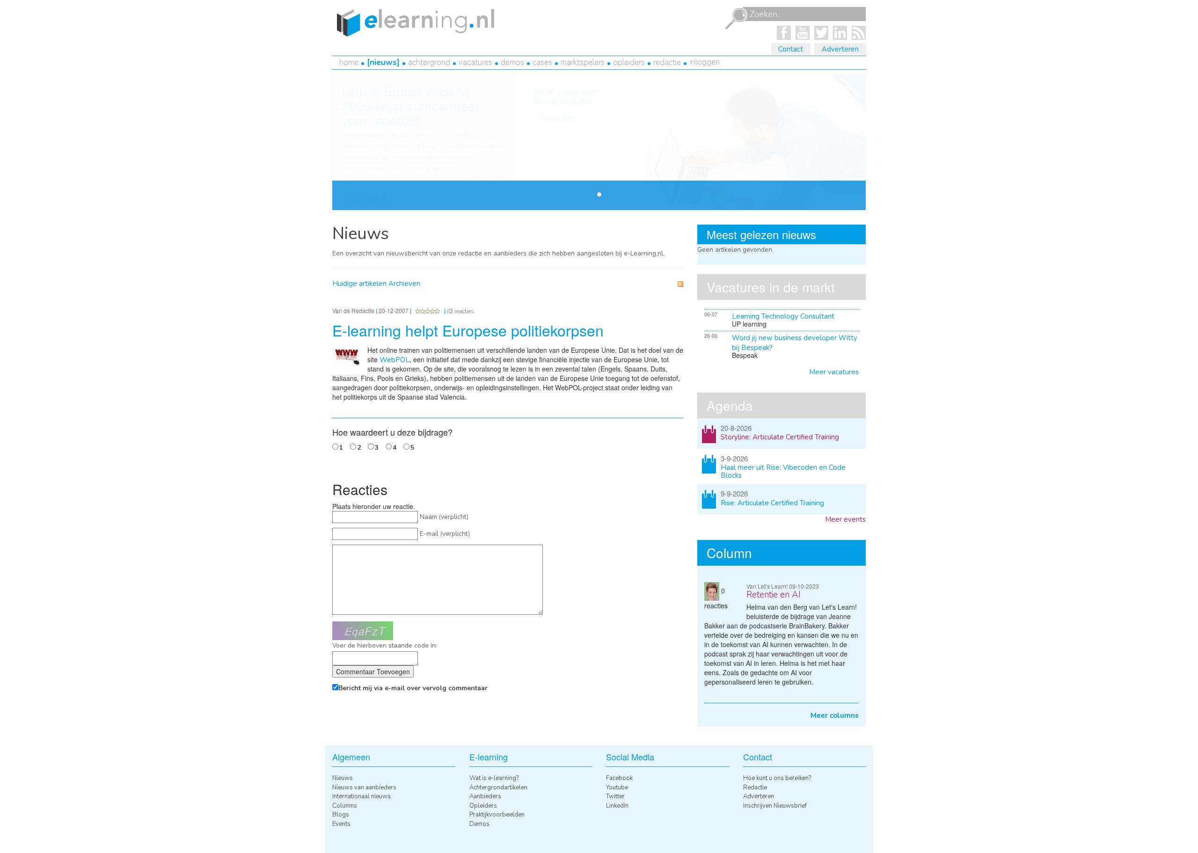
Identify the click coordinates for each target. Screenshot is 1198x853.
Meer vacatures (834, 372)
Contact (790, 49)
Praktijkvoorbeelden (497, 814)
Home (348, 62)
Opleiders (629, 62)
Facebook (619, 778)
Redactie (667, 62)
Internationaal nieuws (361, 796)
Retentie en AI (773, 595)
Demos (512, 62)
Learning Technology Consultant (783, 316)
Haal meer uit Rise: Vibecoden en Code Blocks (783, 471)
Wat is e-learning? (494, 778)
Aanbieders (485, 796)
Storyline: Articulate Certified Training (780, 437)
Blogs (340, 814)
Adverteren (840, 49)
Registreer (557, 118)
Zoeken (736, 18)
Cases (542, 62)
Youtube (617, 787)
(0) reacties (460, 311)
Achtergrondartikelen (498, 787)
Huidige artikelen (359, 283)
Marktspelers (583, 62)
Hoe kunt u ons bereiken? (777, 778)
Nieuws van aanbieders (364, 787)
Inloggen (705, 62)
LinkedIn (617, 806)
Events (341, 824)
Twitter (615, 796)
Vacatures (475, 62)
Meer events (845, 519)
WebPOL (394, 360)
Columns (344, 806)
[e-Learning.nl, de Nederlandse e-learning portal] (413, 22)
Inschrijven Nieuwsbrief (775, 806)
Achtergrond (429, 62)
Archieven (404, 283)
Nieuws (383, 62)
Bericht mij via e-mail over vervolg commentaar (413, 688)
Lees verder (487, 177)
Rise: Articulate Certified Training (772, 503)
